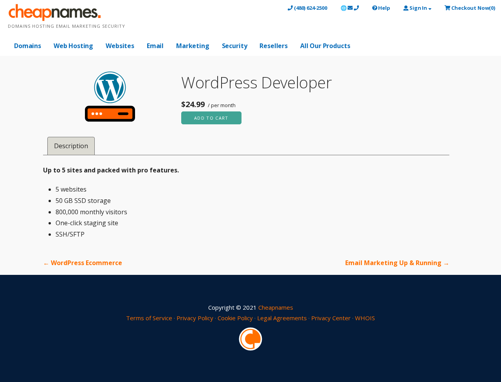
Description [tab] (71, 146)
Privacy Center (331, 318)
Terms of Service (149, 318)
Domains (27, 45)
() (473, 7)
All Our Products (325, 45)
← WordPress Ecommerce (82, 262)
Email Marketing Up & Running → (397, 262)
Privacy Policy (195, 318)
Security (234, 45)
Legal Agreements (282, 318)
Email (155, 45)
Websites (120, 45)
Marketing (192, 45)
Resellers (274, 45)
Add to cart (211, 118)
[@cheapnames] (250, 338)
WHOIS (365, 318)
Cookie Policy (235, 318)
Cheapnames (275, 307)
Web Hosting (73, 45)
